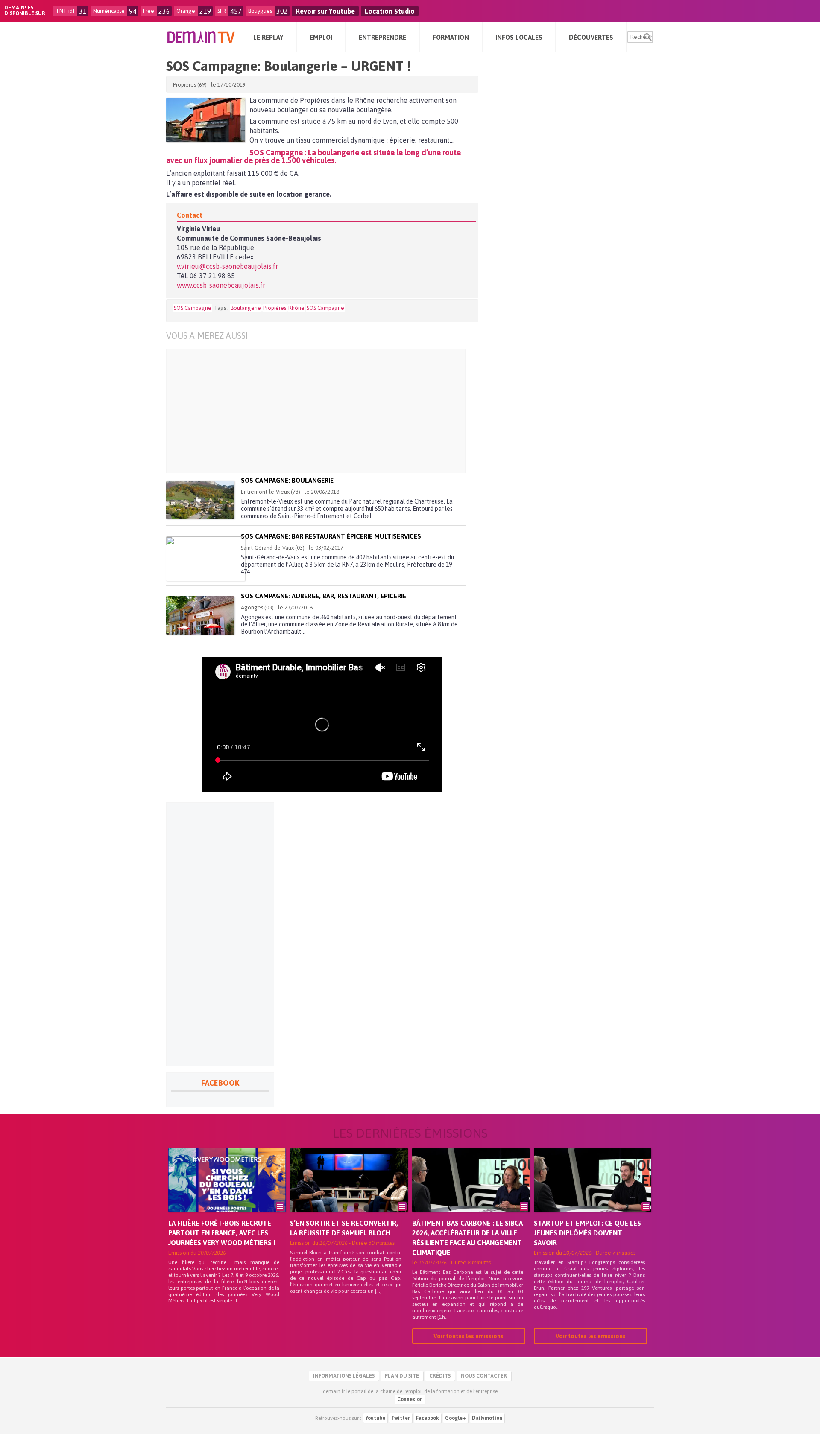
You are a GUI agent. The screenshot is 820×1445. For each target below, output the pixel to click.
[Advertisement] (329, 411)
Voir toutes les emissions (468, 1336)
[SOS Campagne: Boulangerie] (200, 500)
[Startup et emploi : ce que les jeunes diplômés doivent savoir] (592, 1192)
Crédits (440, 1376)
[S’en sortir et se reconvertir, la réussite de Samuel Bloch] (348, 1192)
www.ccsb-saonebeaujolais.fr (221, 285)
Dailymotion (487, 1418)
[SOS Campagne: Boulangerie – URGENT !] (205, 120)
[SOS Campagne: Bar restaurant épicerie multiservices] (205, 558)
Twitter (400, 1418)
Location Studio (390, 11)
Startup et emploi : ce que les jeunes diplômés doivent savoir (587, 1233)
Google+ (455, 1418)
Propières (274, 308)
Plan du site (402, 1376)
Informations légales (344, 1376)
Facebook (427, 1418)
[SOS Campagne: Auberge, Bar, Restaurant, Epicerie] (200, 615)
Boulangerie (246, 308)
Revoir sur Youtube (325, 11)
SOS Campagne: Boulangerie (287, 480)
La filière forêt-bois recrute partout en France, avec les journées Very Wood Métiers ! (221, 1233)
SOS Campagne (192, 308)
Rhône (296, 308)
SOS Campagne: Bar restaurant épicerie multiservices (331, 536)
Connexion (410, 1399)
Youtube (375, 1418)
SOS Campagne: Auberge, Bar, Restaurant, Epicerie (323, 596)
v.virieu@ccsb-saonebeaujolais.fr (227, 266)
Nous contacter (484, 1376)
